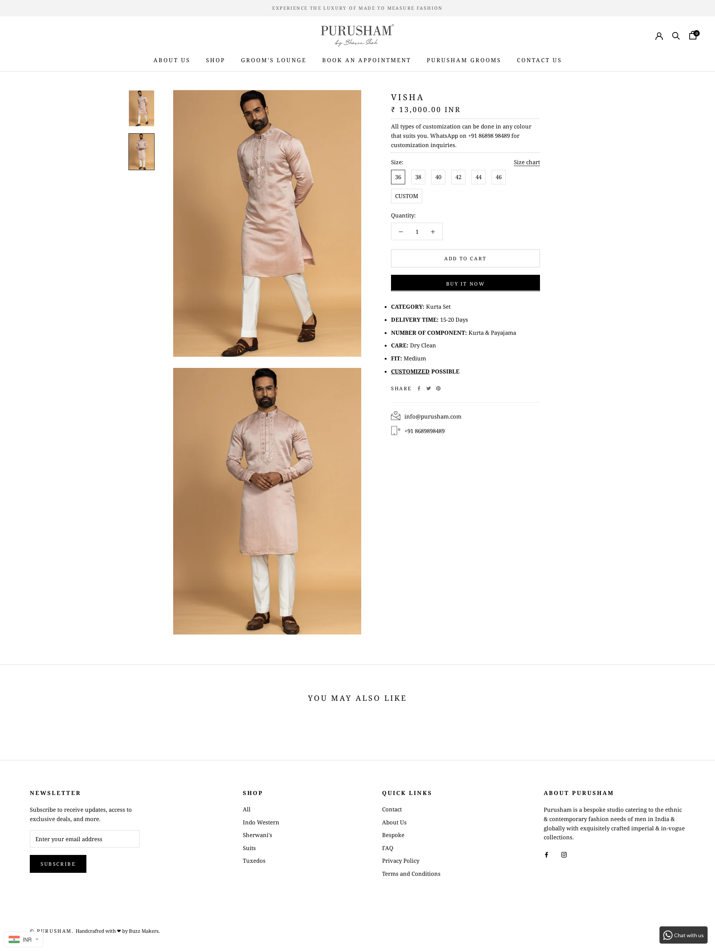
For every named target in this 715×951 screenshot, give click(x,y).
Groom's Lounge (273, 60)
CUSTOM (406, 195)
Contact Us (539, 60)
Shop (215, 60)
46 (499, 176)
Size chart (527, 162)
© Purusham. (52, 931)
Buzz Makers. (144, 931)
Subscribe (58, 864)
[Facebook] (419, 388)
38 (418, 176)
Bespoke (393, 835)
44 (479, 176)
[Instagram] (564, 854)
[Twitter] (428, 388)
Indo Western (261, 822)
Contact (392, 809)
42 (458, 176)
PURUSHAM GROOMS (464, 60)
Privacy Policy (400, 860)
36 (398, 176)
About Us (171, 60)
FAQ (387, 848)
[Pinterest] (438, 388)
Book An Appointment (366, 60)
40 (438, 176)
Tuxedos (254, 860)
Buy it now (465, 283)
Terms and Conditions (411, 873)
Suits (249, 848)
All (247, 809)
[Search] (676, 35)
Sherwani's (257, 835)
